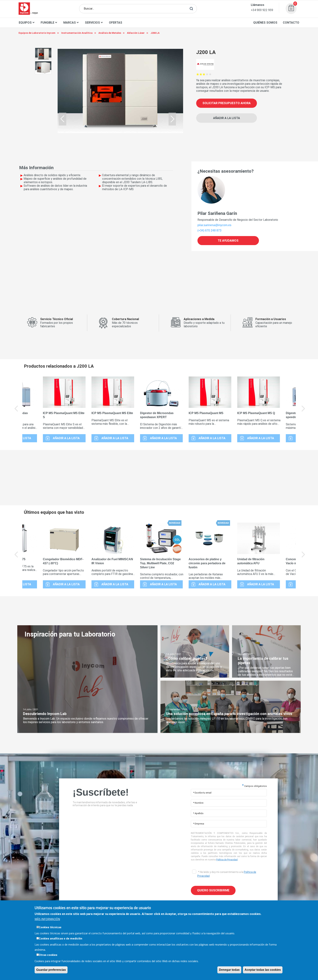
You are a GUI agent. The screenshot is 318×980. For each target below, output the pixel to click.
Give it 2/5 (200, 74)
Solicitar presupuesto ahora (226, 103)
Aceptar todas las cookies (263, 969)
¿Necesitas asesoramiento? (225, 171)
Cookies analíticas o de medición (60, 938)
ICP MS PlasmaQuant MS (206, 413)
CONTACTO (291, 22)
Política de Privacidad (227, 859)
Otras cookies (48, 955)
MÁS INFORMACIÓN (47, 919)
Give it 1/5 (197, 74)
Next (303, 411)
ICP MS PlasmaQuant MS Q (256, 413)
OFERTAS (115, 22)
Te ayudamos (228, 240)
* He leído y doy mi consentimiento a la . (226, 874)
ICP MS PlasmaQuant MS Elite (112, 413)
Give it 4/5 (207, 74)
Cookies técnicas (50, 927)
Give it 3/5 (204, 74)
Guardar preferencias (51, 969)
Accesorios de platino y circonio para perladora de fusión (207, 563)
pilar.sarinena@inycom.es (214, 225)
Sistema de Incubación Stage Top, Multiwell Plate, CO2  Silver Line (160, 563)
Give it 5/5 (210, 74)
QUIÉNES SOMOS (265, 22)
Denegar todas (229, 969)
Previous (16, 411)
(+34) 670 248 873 (209, 230)
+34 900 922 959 (262, 10)
